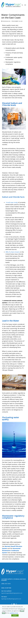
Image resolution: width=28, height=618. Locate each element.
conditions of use (14, 613)
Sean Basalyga (6, 21)
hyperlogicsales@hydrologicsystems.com (11, 599)
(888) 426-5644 (5, 583)
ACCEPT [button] (15, 615)
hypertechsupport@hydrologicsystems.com (11, 593)
